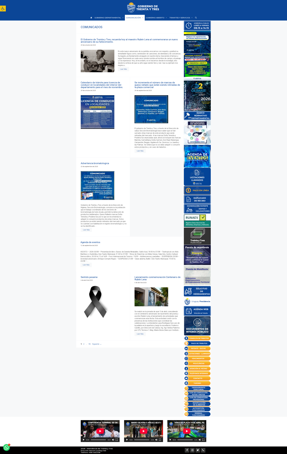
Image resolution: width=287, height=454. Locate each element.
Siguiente (97, 344)
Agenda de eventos (90, 242)
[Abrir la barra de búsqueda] (196, 18)
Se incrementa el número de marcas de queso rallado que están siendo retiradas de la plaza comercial (157, 85)
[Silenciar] (113, 440)
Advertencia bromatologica (95, 163)
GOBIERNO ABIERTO (155, 18)
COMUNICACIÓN (133, 18)
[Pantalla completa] (117, 440)
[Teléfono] (203, 450)
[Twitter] (198, 450)
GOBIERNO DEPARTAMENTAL (108, 18)
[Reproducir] (84, 440)
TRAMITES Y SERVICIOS (179, 18)
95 (89, 344)
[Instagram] (192, 450)
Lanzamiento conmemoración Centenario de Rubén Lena (157, 278)
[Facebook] (187, 450)
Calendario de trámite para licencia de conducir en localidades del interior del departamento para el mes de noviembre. (102, 85)
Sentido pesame (89, 277)
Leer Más (123, 69)
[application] (100, 431)
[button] (3, 8)
